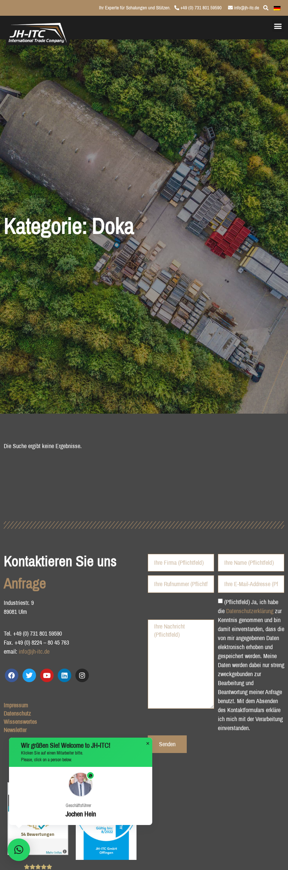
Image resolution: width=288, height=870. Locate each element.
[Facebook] (11, 675)
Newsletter (15, 730)
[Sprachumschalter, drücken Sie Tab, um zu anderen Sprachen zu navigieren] (277, 7)
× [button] (148, 743)
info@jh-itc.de (246, 7)
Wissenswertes (20, 721)
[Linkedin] (64, 675)
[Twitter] (29, 675)
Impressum (16, 705)
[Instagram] (82, 675)
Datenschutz (17, 713)
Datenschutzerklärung (249, 610)
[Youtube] (47, 675)
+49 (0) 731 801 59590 (200, 7)
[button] (278, 26)
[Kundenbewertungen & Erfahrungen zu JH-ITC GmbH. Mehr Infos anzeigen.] (38, 853)
